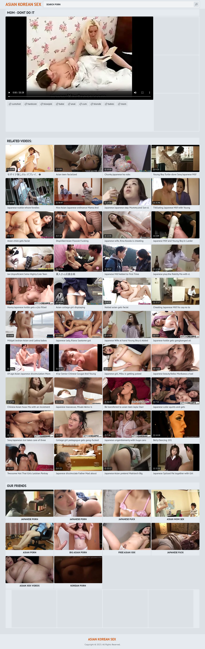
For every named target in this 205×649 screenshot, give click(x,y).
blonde (97, 103)
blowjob (48, 103)
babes (111, 103)
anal (73, 103)
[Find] (196, 4)
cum (84, 103)
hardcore (32, 103)
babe (61, 103)
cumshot (16, 103)
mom (123, 103)
